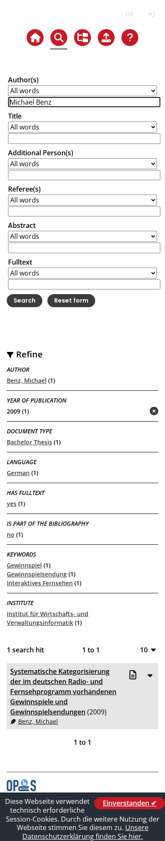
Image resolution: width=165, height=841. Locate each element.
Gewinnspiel (24, 565)
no (10, 534)
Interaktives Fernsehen (40, 583)
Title (15, 116)
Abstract (22, 225)
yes (11, 504)
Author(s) (23, 79)
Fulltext (20, 262)
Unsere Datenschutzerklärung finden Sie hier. (85, 832)
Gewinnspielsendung (37, 574)
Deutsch (129, 14)
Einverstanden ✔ (130, 803)
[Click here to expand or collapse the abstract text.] (150, 675)
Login (150, 14)
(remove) (137, 412)
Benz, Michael (27, 380)
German (18, 473)
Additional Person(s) (40, 152)
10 (144, 649)
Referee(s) (24, 189)
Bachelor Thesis (29, 442)
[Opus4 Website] (21, 788)
